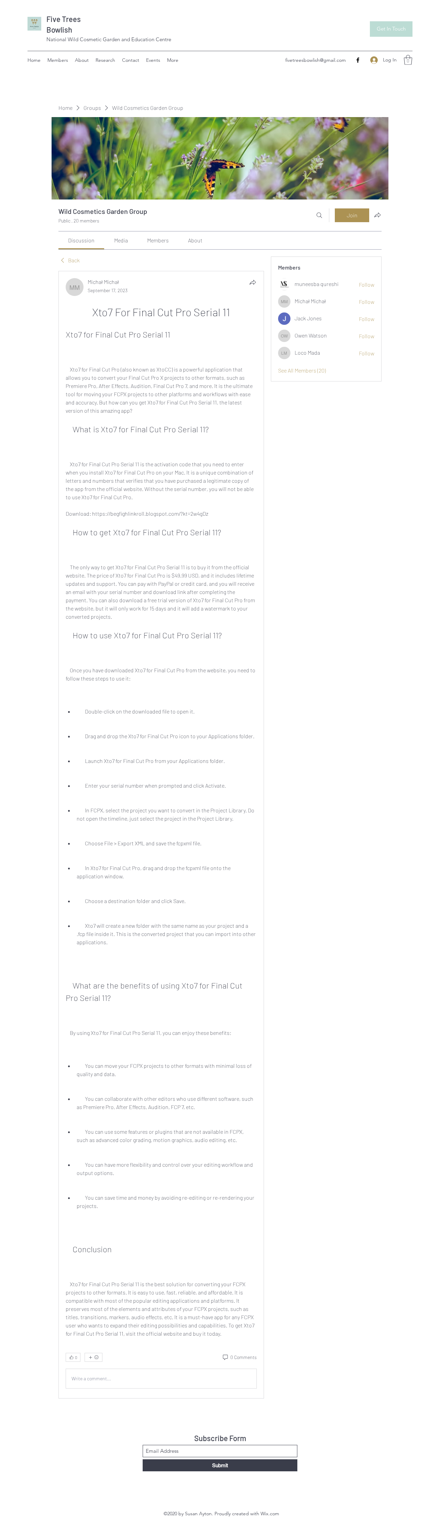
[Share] (253, 282)
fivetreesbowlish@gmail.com (315, 60)
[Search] (319, 215)
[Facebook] (357, 60)
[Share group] (377, 215)
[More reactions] (93, 1357)
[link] (81, 240)
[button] (408, 60)
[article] (161, 835)
